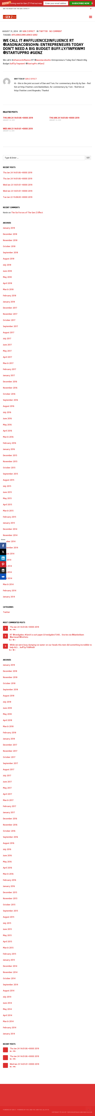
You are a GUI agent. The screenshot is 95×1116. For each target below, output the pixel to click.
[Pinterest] (3, 564)
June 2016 (7, 418)
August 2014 (8, 553)
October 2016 (9, 394)
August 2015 (8, 480)
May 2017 (7, 351)
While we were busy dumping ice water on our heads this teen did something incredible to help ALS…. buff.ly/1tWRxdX (51, 646)
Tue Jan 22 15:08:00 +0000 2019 (17, 197)
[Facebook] (3, 546)
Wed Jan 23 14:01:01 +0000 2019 (18, 128)
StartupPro (32, 63)
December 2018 (10, 234)
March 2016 (8, 437)
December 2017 (10, 308)
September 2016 (10, 400)
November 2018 (10, 240)
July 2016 (7, 412)
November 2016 (10, 388)
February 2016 (9, 443)
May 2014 (7, 572)
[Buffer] (3, 570)
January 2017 (9, 375)
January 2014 (9, 596)
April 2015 (7, 504)
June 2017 (7, 344)
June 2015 (7, 492)
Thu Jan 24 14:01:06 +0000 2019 (18, 117)
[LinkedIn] (3, 558)
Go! (88, 158)
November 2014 (10, 535)
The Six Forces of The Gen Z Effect (27, 212)
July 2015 (7, 486)
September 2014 (10, 547)
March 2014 (8, 584)
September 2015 (10, 474)
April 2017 (7, 357)
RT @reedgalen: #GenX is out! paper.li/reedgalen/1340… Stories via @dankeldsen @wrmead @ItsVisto (47, 636)
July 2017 (7, 338)
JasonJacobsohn (43, 60)
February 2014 (9, 590)
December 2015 (10, 455)
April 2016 (7, 430)
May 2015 (7, 498)
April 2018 (7, 283)
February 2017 (9, 369)
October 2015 (9, 467)
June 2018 (7, 271)
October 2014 (9, 541)
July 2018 (7, 265)
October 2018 (9, 246)
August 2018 (8, 258)
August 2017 (8, 332)
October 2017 (9, 320)
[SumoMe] (3, 576)
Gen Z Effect (29, 31)
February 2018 (9, 295)
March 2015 (8, 510)
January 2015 (9, 523)
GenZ (35, 35)
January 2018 (9, 302)
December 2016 (10, 381)
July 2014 (7, 560)
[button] (47, 3)
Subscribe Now (80, 3)
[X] (3, 552)
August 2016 (8, 406)
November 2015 (10, 461)
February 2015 (9, 517)
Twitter (43, 31)
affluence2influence (22, 35)
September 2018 (10, 252)
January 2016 (9, 449)
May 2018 (7, 277)
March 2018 (8, 289)
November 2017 (10, 314)
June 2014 (7, 566)
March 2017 (8, 363)
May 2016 (7, 424)
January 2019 (9, 228)
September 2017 (10, 326)
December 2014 (10, 529)
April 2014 (7, 578)
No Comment (55, 31)
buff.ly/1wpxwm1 (17, 63)
